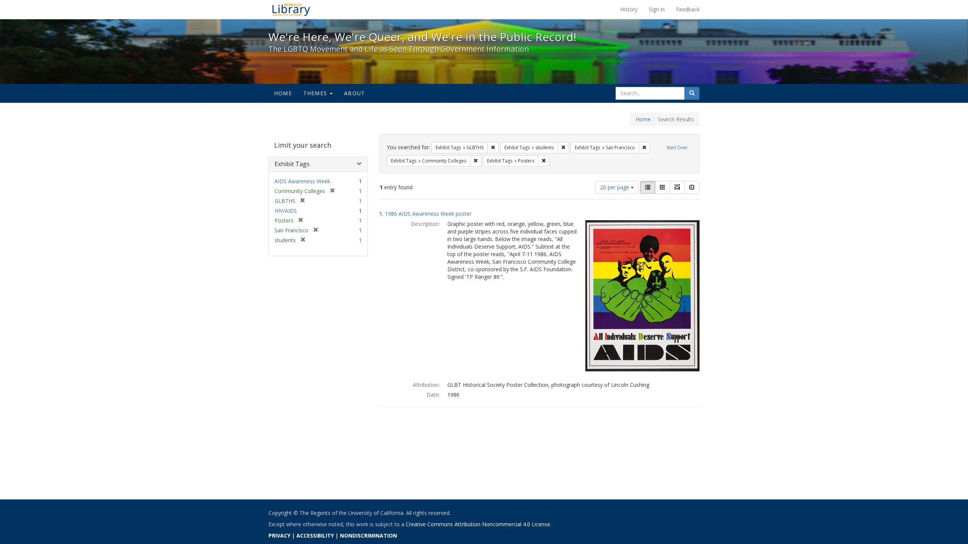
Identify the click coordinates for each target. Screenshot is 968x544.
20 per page (615, 187)
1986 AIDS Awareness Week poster (428, 213)
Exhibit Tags (292, 164)
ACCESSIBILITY (315, 535)
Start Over (677, 147)
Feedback (688, 9)
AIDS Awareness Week (302, 181)
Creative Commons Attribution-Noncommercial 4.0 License (478, 524)
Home (283, 93)
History (629, 9)
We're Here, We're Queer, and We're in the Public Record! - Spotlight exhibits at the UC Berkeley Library (291, 9)
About (354, 93)
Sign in (657, 9)
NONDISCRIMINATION (368, 535)
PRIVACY (279, 535)
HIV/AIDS (286, 210)
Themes (316, 93)
